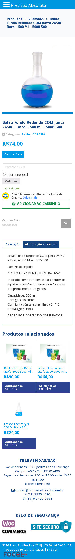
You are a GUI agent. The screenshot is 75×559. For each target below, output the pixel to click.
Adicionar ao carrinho (38, 203)
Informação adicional (40, 244)
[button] (7, 4)
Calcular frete (13, 154)
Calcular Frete (11, 220)
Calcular (11, 181)
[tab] (12, 244)
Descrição (12, 244)
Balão (26, 134)
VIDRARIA (38, 134)
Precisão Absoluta (22, 545)
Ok (66, 223)
